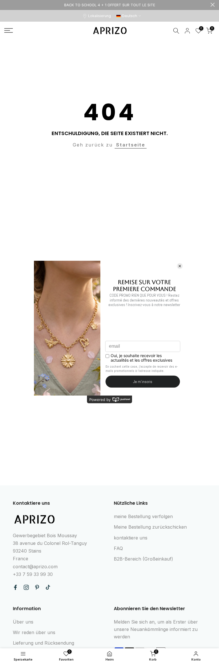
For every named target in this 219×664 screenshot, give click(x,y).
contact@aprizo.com (35, 566)
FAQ (118, 548)
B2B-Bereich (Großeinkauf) (143, 559)
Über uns (23, 622)
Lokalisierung (99, 16)
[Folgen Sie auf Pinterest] (37, 587)
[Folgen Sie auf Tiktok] (47, 587)
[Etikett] (109, 5)
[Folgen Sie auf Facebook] (15, 587)
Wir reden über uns (34, 632)
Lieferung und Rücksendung (43, 643)
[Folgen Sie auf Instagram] (26, 587)
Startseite (130, 145)
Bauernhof (6, 5)
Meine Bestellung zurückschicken (150, 527)
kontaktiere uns (130, 538)
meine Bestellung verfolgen (143, 516)
